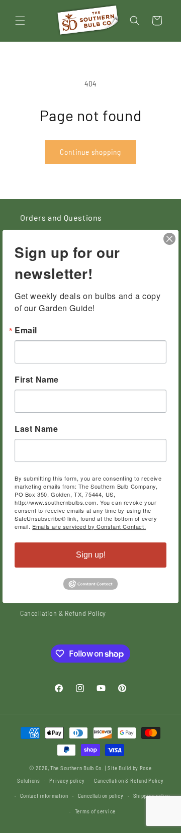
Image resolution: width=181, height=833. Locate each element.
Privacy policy (66, 780)
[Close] (169, 239)
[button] (20, 21)
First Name (37, 380)
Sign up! (91, 554)
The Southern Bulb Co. (77, 768)
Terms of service (95, 811)
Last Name (36, 429)
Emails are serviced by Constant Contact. (89, 526)
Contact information (44, 795)
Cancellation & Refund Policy (63, 613)
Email (26, 330)
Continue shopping (90, 151)
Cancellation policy (101, 795)
